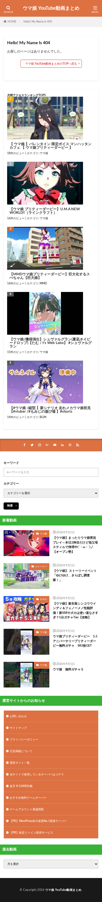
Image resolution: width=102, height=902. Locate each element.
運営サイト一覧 (20, 762)
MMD (43, 283)
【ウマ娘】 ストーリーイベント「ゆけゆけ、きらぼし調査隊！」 (75, 575)
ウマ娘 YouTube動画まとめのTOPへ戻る (51, 63)
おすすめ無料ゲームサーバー (28, 797)
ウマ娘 (44, 153)
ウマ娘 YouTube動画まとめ (51, 8)
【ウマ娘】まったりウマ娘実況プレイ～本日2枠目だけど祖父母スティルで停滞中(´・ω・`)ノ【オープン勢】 (75, 545)
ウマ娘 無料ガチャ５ (68, 669)
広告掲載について (21, 751)
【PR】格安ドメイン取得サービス (31, 832)
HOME (12, 21)
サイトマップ (18, 727)
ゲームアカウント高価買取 (27, 809)
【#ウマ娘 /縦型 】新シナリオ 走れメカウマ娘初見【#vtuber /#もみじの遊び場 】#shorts (50, 409)
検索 (10, 505)
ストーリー (41, 566)
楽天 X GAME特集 (21, 786)
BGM (43, 417)
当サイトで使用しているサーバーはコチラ (37, 774)
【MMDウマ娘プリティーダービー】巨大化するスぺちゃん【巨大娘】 (49, 276)
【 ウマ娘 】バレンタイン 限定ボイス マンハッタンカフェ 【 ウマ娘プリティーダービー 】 (50, 145)
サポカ (43, 599)
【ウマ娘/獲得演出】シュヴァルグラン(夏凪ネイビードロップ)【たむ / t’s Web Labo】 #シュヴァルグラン (50, 343)
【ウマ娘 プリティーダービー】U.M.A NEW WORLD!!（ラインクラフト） (44, 211)
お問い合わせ (18, 716)
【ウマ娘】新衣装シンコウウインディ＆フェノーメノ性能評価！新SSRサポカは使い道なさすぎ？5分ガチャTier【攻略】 (75, 610)
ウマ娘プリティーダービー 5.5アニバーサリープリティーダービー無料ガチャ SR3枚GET (75, 641)
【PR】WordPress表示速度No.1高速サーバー (38, 821)
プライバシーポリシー (24, 739)
